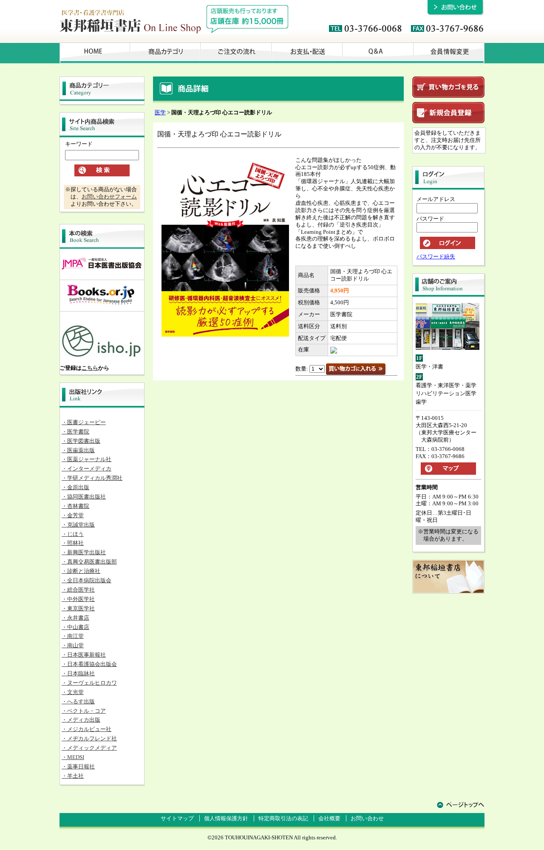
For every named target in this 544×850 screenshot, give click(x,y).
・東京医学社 (78, 608)
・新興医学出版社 (84, 552)
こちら (90, 368)
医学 (160, 112)
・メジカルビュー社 (86, 729)
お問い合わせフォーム (109, 196)
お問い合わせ (367, 818)
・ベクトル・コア (84, 711)
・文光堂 (73, 692)
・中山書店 (75, 627)
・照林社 (73, 543)
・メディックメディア (89, 748)
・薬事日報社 (78, 766)
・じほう (73, 534)
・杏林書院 (75, 506)
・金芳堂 (73, 515)
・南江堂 (73, 636)
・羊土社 (73, 776)
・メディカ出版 (81, 720)
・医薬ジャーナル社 (86, 459)
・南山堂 (73, 645)
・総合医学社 (78, 589)
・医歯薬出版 (78, 450)
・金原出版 (75, 487)
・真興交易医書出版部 (89, 561)
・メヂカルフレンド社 (89, 738)
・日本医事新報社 (84, 655)
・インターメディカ (86, 468)
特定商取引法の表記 (283, 818)
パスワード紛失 (435, 256)
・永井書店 (75, 618)
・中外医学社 (78, 599)
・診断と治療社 (81, 571)
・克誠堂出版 (78, 524)
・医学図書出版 (81, 441)
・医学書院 (75, 431)
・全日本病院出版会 (86, 580)
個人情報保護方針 (226, 818)
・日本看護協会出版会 (89, 664)
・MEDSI (73, 757)
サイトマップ (177, 818)
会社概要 (329, 818)
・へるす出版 (78, 701)
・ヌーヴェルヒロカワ (89, 683)
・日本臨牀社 (78, 673)
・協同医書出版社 (84, 496)
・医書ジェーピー (84, 422)
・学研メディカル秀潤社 (92, 478)
